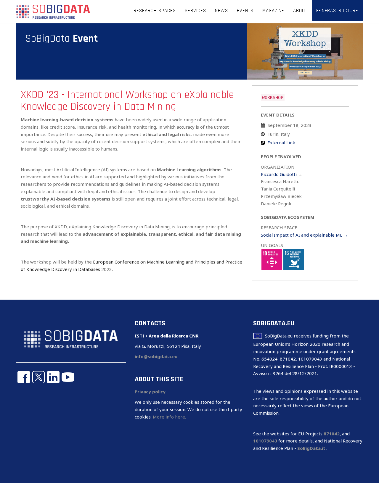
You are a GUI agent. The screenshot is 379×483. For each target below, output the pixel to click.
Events (245, 10)
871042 (332, 434)
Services (195, 10)
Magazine (273, 10)
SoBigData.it (311, 448)
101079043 (265, 441)
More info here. (169, 417)
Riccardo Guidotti (279, 174)
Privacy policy (150, 392)
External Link (281, 143)
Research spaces (155, 10)
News (221, 10)
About (300, 10)
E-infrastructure (337, 10)
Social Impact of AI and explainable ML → (304, 235)
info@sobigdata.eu (156, 356)
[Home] (53, 11)
